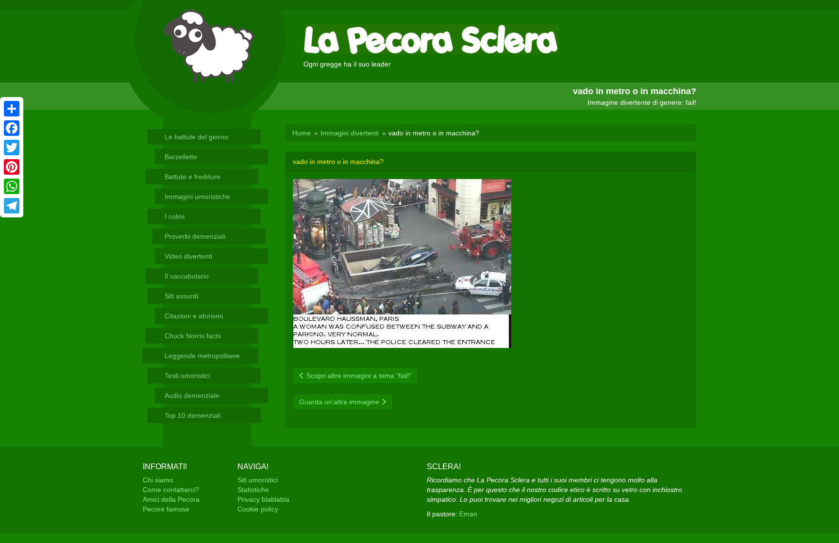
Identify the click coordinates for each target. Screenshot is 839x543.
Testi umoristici (187, 375)
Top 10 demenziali (192, 415)
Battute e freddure (192, 177)
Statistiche (253, 490)
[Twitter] (11, 147)
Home (301, 133)
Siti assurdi (181, 296)
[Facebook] (11, 128)
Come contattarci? (171, 490)
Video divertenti (188, 256)
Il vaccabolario (187, 276)
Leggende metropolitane (202, 356)
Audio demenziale (192, 395)
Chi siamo (158, 480)
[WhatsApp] (11, 186)
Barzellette (181, 157)
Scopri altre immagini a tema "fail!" (358, 375)
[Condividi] (11, 108)
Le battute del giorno (196, 137)
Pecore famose (166, 509)
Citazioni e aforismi (194, 316)
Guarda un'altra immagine (340, 402)
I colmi (175, 216)
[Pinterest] (11, 167)
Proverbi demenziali (195, 236)
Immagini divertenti (349, 133)
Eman (468, 514)
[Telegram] (11, 205)
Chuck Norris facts (193, 336)
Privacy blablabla (263, 499)
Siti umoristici (257, 480)
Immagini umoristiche (197, 196)
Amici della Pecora (171, 499)
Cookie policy (257, 509)
